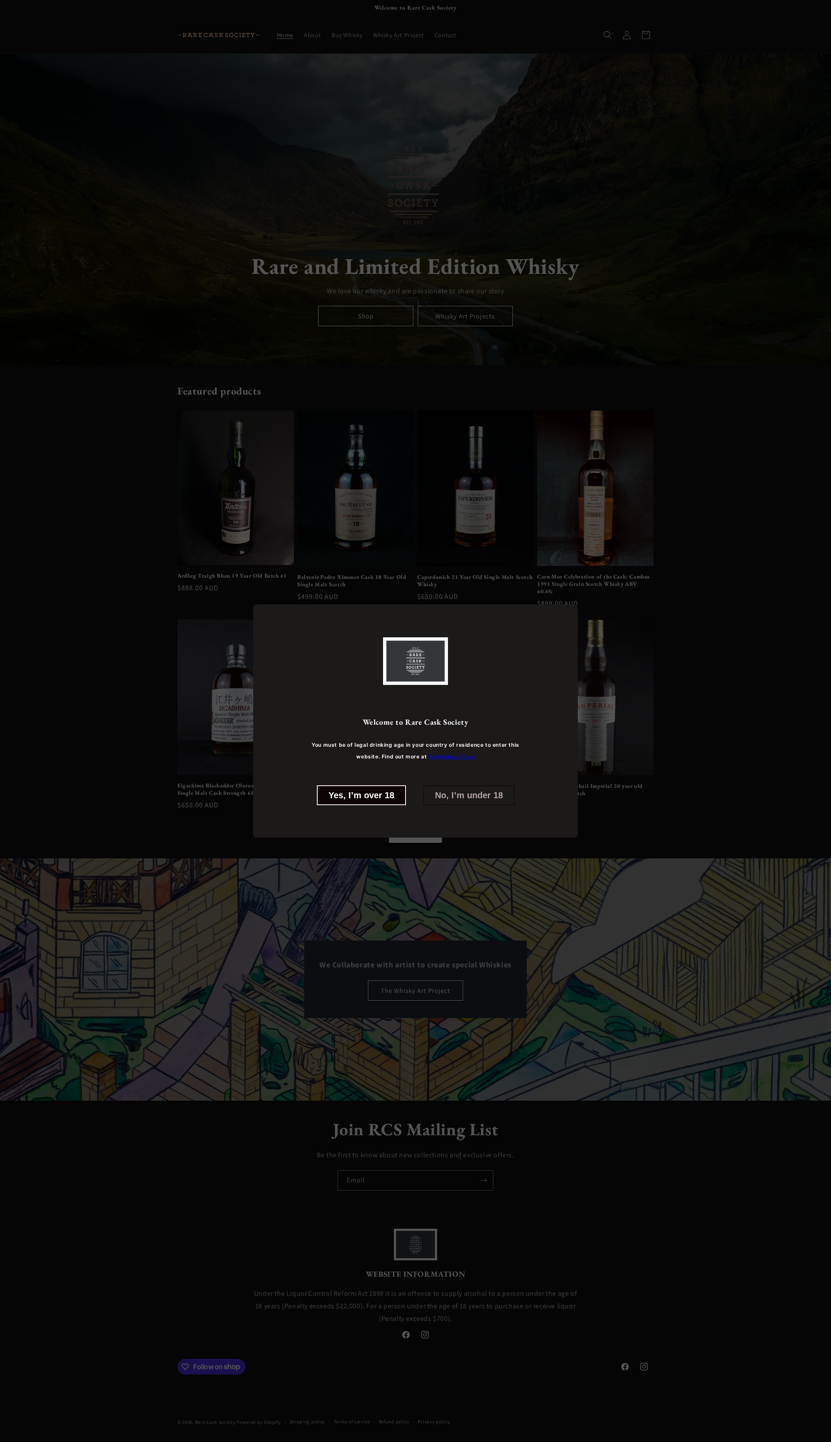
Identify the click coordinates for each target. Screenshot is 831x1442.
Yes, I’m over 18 (361, 795)
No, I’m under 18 (469, 795)
